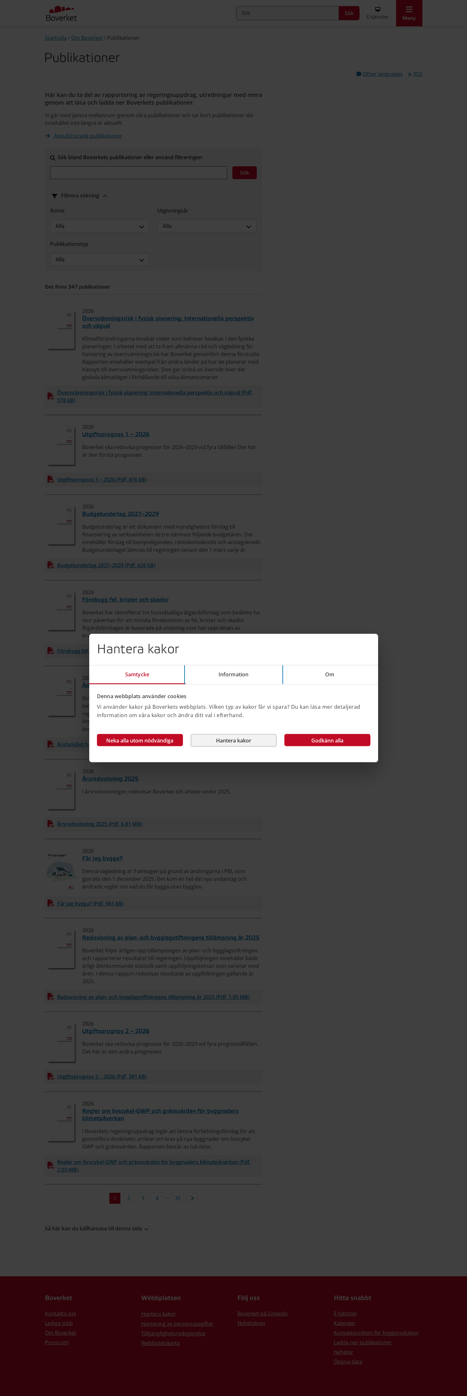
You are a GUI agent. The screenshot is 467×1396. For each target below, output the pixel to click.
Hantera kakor (233, 740)
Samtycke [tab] (137, 674)
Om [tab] (329, 674)
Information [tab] (233, 674)
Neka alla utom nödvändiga (139, 740)
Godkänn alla (327, 740)
